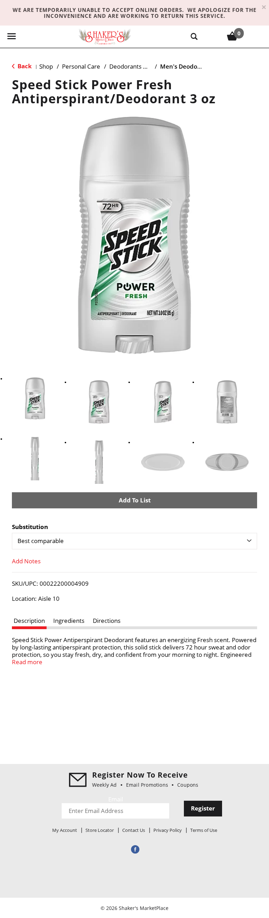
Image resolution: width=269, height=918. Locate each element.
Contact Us (133, 830)
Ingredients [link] (68, 621)
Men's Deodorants (186, 66)
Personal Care (81, 66)
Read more (27, 662)
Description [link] (29, 621)
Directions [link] (106, 621)
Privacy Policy (167, 830)
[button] (35, 398)
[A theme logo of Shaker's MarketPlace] (104, 36)
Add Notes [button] (26, 561)
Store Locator (99, 830)
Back (24, 66)
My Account (64, 830)
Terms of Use (203, 830)
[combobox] (134, 541)
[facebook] (134, 849)
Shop (46, 66)
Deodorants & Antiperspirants (150, 66)
